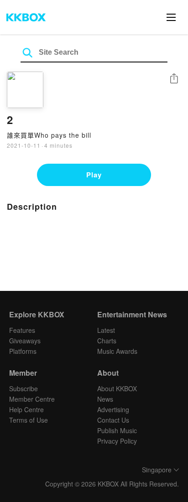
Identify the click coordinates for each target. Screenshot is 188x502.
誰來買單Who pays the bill (49, 135)
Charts (106, 340)
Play (94, 175)
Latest (106, 330)
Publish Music (117, 430)
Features (22, 330)
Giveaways (25, 340)
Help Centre (26, 409)
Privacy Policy (117, 440)
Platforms (23, 351)
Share (174, 79)
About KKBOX (117, 388)
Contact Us (113, 419)
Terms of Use (28, 419)
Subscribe (23, 388)
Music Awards (117, 351)
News (105, 399)
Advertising (113, 409)
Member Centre (32, 399)
